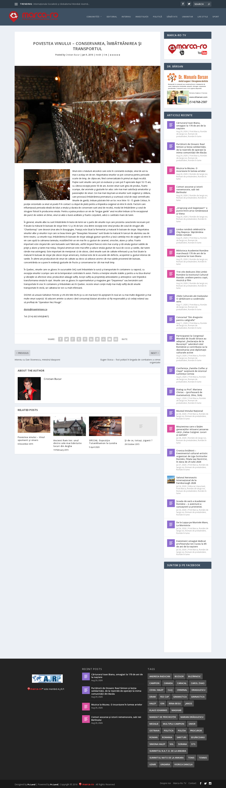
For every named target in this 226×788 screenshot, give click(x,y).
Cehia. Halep (156, 689)
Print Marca (194, 131)
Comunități (93, 16)
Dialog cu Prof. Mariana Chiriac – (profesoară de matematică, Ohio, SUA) (189, 392)
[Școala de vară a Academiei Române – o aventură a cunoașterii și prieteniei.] (171, 503)
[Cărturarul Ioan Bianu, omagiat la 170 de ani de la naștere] (171, 125)
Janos (188, 703)
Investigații (141, 16)
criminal (182, 689)
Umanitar (187, 16)
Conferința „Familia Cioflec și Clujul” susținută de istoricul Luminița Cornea (191, 371)
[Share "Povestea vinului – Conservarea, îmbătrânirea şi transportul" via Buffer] (97, 339)
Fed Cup (164, 696)
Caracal (181, 683)
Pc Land (31, 784)
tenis (191, 757)
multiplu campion (173, 723)
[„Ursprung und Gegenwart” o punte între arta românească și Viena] (171, 210)
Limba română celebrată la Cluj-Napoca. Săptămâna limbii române (190, 232)
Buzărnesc (194, 676)
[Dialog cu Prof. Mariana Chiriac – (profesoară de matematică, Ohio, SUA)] (171, 391)
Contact (192, 783)
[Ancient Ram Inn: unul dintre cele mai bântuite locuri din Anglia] (69, 426)
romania (167, 737)
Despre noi (165, 783)
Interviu (126, 16)
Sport (215, 16)
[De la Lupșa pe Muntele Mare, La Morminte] (171, 524)
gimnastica (197, 696)
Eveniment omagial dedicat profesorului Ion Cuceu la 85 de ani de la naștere (191, 544)
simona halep (157, 744)
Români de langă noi (198, 174)
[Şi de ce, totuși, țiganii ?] (141, 426)
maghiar (176, 710)
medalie (154, 723)
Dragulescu (198, 689)
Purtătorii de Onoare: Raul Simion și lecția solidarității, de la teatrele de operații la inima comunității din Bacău (191, 148)
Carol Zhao (197, 683)
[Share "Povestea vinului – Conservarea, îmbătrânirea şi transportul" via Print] (116, 339)
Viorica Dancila (183, 764)
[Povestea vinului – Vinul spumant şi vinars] (34, 424)
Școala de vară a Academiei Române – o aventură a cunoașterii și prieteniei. (191, 504)
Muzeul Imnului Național (189, 410)
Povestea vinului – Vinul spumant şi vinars (31, 438)
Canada (168, 683)
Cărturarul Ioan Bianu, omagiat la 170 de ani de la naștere (191, 125)
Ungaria (165, 764)
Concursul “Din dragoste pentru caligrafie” (189, 318)
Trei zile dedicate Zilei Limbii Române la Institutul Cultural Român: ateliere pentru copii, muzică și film (192, 276)
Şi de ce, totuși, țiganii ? (139, 440)
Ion (162, 703)
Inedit (98, 54)
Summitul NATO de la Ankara (166, 757)
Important (200, 486)
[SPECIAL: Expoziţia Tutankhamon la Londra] (105, 426)
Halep (152, 703)
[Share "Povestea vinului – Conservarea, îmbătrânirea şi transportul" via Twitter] (66, 339)
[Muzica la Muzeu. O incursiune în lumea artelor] (171, 170)
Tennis (203, 757)
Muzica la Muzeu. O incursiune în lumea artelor (191, 169)
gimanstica (180, 696)
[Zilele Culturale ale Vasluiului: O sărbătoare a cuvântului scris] (171, 298)
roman (153, 737)
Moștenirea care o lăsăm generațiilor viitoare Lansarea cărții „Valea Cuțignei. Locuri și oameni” (192, 430)
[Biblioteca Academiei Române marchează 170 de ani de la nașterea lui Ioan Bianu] (171, 252)
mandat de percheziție (162, 717)
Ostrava (154, 730)
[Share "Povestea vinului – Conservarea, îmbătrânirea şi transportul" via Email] (110, 339)
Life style (203, 16)
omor (192, 723)
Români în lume (194, 136)
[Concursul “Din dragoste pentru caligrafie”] (171, 319)
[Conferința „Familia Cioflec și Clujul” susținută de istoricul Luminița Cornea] (171, 370)
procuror (196, 730)
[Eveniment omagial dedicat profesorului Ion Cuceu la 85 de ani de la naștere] (171, 543)
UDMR (152, 764)
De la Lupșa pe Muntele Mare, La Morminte (192, 524)
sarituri (181, 737)
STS (193, 744)
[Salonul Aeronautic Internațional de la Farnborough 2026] (171, 479)
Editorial (112, 16)
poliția (182, 730)
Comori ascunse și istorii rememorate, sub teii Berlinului (189, 189)
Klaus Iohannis (158, 710)
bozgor (179, 676)
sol (172, 744)
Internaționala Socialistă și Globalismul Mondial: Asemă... (61, 3)
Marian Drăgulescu (191, 717)
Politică (157, 16)
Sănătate (172, 16)
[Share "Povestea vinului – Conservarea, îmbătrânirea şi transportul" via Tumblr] (79, 339)
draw (152, 696)
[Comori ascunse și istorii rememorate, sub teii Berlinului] (171, 189)
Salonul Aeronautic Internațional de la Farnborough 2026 (186, 480)
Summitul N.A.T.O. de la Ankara (167, 750)
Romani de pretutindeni (186, 135)
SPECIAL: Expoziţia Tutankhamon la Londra (103, 442)
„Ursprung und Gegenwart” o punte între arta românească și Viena (192, 210)
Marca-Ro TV (179, 783)
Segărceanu (198, 737)
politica (168, 730)
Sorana (182, 744)
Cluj (170, 689)
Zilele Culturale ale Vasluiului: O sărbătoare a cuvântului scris (192, 298)
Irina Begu (175, 703)
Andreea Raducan (159, 676)
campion (154, 683)
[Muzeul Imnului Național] (171, 413)
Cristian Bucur (73, 54)
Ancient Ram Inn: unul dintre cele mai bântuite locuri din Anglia (67, 443)
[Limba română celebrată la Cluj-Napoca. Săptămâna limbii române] (171, 231)
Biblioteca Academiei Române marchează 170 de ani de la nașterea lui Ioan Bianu (192, 253)
